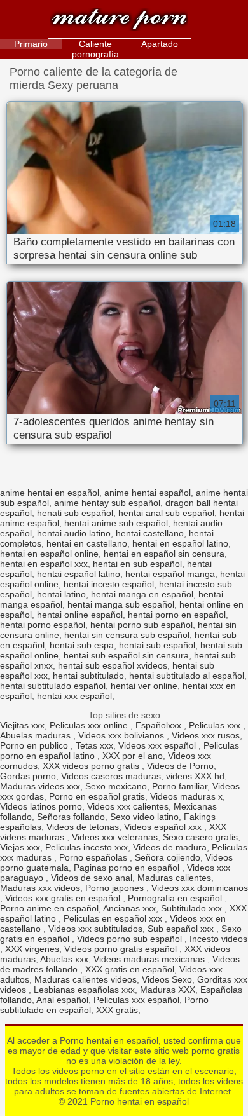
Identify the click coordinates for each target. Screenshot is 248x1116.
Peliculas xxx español (136, 1000)
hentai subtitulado (88, 675)
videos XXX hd (195, 776)
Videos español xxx (164, 827)
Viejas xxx (20, 847)
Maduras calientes (174, 878)
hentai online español (80, 614)
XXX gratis (117, 1010)
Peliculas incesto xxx (86, 847)
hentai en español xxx (44, 564)
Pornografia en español (176, 898)
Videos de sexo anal (91, 878)
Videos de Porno (180, 766)
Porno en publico (35, 745)
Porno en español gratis (97, 796)
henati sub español (75, 513)
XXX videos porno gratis (92, 766)
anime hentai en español (49, 492)
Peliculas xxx (216, 725)
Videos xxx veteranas (115, 837)
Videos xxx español (158, 745)
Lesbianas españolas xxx (84, 989)
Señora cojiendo (167, 857)
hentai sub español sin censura (126, 655)
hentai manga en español (142, 594)
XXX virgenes (32, 949)
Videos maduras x (186, 796)
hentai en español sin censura (164, 553)
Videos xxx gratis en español (64, 898)
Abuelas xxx (64, 959)
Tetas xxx (94, 745)
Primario (31, 44)
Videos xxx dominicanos (199, 888)
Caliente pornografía (95, 49)
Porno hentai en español (119, 21)
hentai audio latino (74, 533)
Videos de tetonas (82, 827)
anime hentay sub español (107, 503)
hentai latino (61, 594)
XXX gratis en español (129, 969)
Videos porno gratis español (121, 949)
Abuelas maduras (36, 735)
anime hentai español (147, 492)
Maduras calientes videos (85, 979)
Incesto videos (218, 939)
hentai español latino (78, 574)
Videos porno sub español (130, 939)
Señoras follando (71, 817)
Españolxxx (159, 725)
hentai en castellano (86, 543)
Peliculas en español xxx (114, 918)
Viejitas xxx (22, 725)
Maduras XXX (167, 989)
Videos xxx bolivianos (122, 735)
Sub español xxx (182, 928)
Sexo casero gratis (200, 837)
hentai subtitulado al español (186, 675)
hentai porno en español (177, 614)
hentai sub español (157, 645)
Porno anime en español (49, 908)
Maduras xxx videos (40, 888)
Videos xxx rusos (206, 735)
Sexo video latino (144, 817)
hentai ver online (144, 686)
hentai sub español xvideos (112, 665)
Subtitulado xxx (192, 908)
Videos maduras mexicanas (150, 959)
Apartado (159, 44)
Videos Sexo (167, 979)
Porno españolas (94, 857)
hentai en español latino (180, 543)
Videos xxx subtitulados (95, 928)
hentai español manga (170, 574)
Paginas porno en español (128, 867)
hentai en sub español (137, 564)
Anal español (62, 1000)
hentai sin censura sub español (126, 635)
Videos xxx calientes (128, 806)
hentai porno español (42, 625)
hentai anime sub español (116, 523)
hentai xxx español (74, 696)
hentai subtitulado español (53, 686)
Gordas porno (28, 776)
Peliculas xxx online (90, 725)
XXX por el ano (132, 756)
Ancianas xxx (129, 908)
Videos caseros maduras (111, 776)
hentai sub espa (82, 645)
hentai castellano (150, 533)
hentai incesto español (109, 584)
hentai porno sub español (141, 625)
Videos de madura (170, 847)
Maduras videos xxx (40, 786)
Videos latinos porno (41, 806)
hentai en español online (49, 553)
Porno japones (115, 888)
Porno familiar (179, 786)
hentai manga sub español (120, 604)
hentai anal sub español (166, 513)
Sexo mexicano (116, 786)
